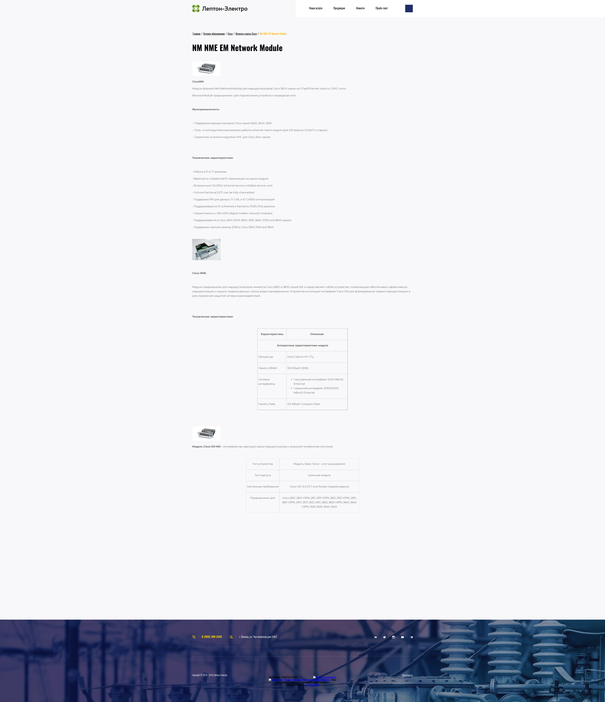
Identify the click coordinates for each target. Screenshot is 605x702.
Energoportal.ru (312, 685)
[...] (409, 8)
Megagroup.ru (407, 675)
